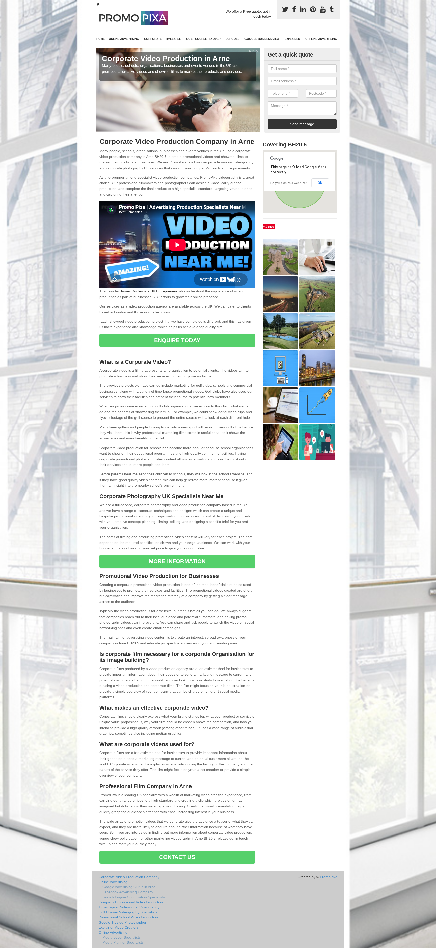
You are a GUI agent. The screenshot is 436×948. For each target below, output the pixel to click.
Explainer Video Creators (119, 927)
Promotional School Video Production (128, 917)
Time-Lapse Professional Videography (129, 907)
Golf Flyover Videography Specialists (128, 912)
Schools (232, 38)
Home (100, 38)
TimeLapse (173, 38)
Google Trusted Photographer (122, 922)
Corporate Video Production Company (129, 877)
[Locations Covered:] (98, 4)
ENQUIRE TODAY (177, 340)
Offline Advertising (321, 38)
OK (320, 183)
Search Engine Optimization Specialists (133, 897)
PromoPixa (328, 877)
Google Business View (261, 38)
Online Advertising (124, 38)
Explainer (292, 38)
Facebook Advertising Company (127, 892)
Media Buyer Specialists (121, 937)
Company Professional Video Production (131, 902)
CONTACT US (177, 857)
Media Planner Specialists (123, 942)
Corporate (153, 38)
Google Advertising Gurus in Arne (128, 887)
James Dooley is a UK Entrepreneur (148, 291)
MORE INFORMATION (177, 561)
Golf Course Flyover (203, 38)
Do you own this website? (288, 183)
